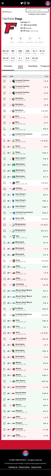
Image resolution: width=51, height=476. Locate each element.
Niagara (19, 411)
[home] (48, 3)
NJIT (18, 182)
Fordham (19, 308)
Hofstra (19, 188)
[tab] (8, 66)
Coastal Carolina (22, 80)
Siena (17, 140)
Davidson (19, 98)
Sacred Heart (20, 387)
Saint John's (20, 158)
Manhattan (20, 164)
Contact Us (13, 467)
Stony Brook (21, 338)
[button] (2, 3)
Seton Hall (19, 218)
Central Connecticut (23, 134)
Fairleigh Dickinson (23, 314)
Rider (18, 266)
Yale (17, 236)
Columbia (20, 284)
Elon (17, 116)
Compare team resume (37, 14)
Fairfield (19, 429)
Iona (18, 320)
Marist (18, 362)
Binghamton (20, 224)
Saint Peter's (20, 194)
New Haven (20, 381)
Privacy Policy (24, 467)
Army (18, 260)
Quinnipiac (20, 344)
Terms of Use (36, 467)
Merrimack (19, 242)
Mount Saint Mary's (24, 290)
